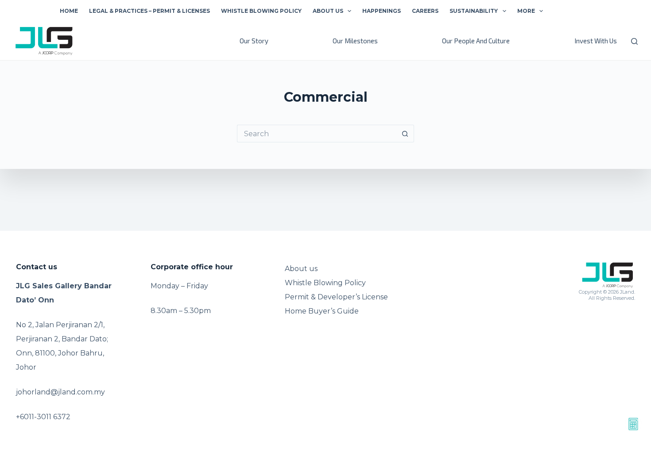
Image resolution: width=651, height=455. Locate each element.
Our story (254, 41)
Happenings (381, 11)
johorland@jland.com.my (60, 392)
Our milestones (355, 41)
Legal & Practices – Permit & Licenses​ (149, 11)
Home (69, 11)
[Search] (634, 41)
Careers (425, 11)
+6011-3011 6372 (43, 417)
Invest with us (595, 41)
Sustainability (474, 11)
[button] (349, 11)
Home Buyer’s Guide (322, 311)
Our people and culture (476, 41)
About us (328, 11)
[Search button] (405, 133)
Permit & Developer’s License (336, 297)
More (526, 11)
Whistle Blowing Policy (261, 11)
